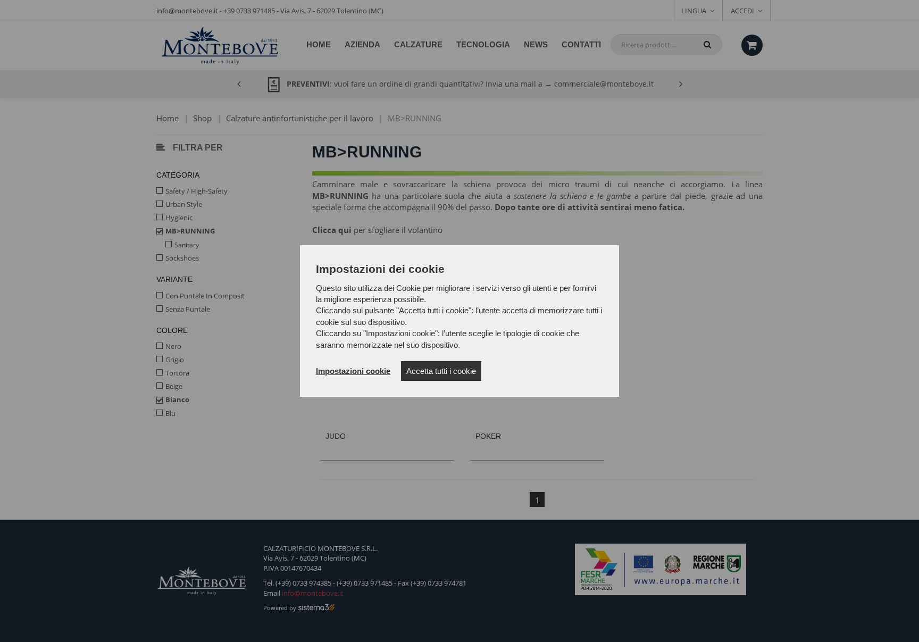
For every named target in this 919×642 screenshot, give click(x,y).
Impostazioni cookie (353, 371)
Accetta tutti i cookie (441, 371)
